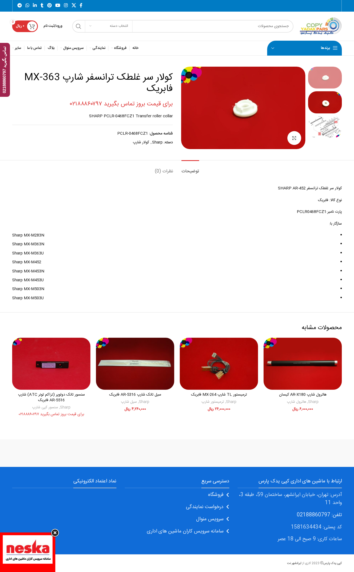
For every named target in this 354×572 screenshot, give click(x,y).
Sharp (157, 142)
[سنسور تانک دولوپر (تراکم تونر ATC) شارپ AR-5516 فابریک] (51, 364)
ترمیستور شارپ (212, 402)
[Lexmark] (82, 453)
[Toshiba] (271, 453)
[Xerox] (318, 453)
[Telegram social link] (19, 5)
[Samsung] (177, 453)
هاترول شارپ (296, 402)
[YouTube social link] (57, 5)
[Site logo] (320, 26)
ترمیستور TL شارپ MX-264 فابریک (219, 394)
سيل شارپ (129, 402)
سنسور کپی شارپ (45, 407)
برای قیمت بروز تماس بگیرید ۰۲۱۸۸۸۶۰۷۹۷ (121, 104)
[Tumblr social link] (42, 5)
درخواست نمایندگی (204, 507)
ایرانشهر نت (294, 563)
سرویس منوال (209, 519)
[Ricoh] (129, 453)
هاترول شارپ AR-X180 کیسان (303, 394)
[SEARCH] (78, 26)
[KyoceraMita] (35, 453)
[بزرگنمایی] (294, 138)
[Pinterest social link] (49, 5)
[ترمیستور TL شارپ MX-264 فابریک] (219, 364)
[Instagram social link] (66, 5)
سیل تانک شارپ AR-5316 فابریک (135, 394)
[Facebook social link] (81, 5)
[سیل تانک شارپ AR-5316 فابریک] (135, 364)
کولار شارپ (141, 142)
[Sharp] (224, 453)
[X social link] (74, 5)
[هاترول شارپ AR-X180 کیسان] (303, 364)
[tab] (190, 168)
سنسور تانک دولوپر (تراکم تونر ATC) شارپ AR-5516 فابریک (51, 397)
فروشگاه (215, 495)
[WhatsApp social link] (27, 5)
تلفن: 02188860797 (319, 515)
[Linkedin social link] (35, 5)
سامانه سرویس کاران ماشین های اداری (185, 531)
